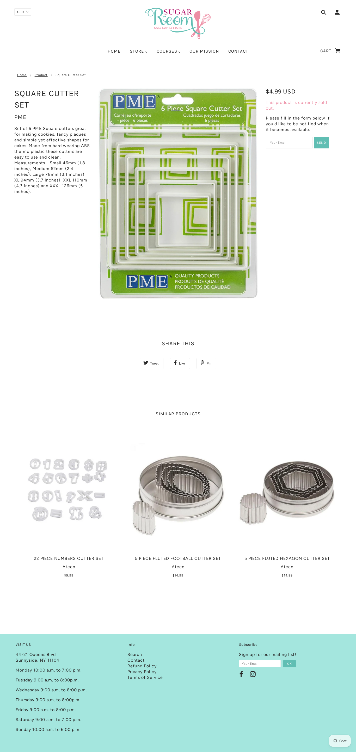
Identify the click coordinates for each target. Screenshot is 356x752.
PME (20, 117)
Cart (326, 50)
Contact (136, 660)
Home (22, 75)
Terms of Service (145, 677)
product (41, 75)
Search (134, 654)
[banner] (178, 23)
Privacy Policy (142, 671)
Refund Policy (142, 665)
